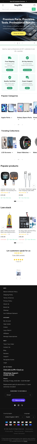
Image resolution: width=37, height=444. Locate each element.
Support (5, 356)
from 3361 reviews (18, 255)
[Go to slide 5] (21, 201)
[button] (3, 5)
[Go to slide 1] (15, 201)
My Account (7, 321)
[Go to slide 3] (18, 201)
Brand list (6, 307)
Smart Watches (23, 152)
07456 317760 (8, 375)
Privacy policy (9, 431)
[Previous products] (3, 185)
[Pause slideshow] (35, 43)
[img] (18, 253)
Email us (20, 370)
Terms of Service (8, 298)
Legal (5, 362)
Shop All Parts (18, 33)
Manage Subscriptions (10, 336)
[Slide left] (15, 125)
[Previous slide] (15, 43)
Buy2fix (11, 429)
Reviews (5, 353)
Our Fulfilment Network (10, 313)
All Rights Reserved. (18, 429)
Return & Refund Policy (10, 291)
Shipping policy (29, 431)
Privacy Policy (7, 301)
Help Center (7, 324)
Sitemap (5, 310)
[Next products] (34, 185)
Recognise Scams (8, 359)
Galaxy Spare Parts (24, 117)
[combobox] (16, 9)
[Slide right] (22, 125)
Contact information (19, 433)
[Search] (34, 9)
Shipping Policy (8, 294)
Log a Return (7, 330)
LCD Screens (6, 152)
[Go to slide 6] (22, 201)
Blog (4, 350)
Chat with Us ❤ (9, 370)
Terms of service (18, 431)
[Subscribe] (30, 395)
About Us (6, 304)
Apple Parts (5, 117)
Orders (5, 327)
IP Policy (25, 441)
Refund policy (29, 429)
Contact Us (6, 347)
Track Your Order (8, 344)
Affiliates (6, 333)
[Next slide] (22, 43)
